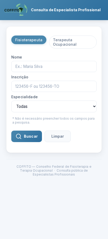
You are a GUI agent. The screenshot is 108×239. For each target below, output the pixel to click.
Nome (16, 57)
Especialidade (24, 97)
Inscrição (19, 77)
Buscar (31, 136)
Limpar (57, 136)
